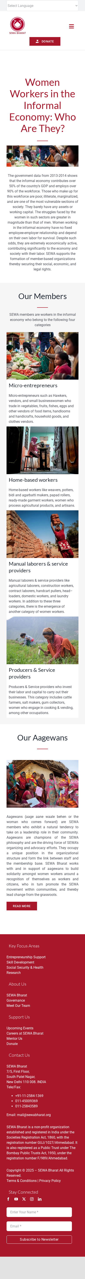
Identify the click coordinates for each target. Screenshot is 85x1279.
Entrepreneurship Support (26, 957)
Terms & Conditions (22, 1181)
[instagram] (32, 1199)
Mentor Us (14, 1039)
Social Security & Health (25, 967)
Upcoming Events (20, 1028)
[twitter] (24, 1199)
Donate (12, 1044)
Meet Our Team (18, 1006)
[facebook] (8, 1199)
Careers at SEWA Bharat (25, 1033)
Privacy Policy (50, 1181)
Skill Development (20, 962)
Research (14, 973)
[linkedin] (39, 1199)
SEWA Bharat (17, 995)
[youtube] (16, 1199)
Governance (16, 1000)
